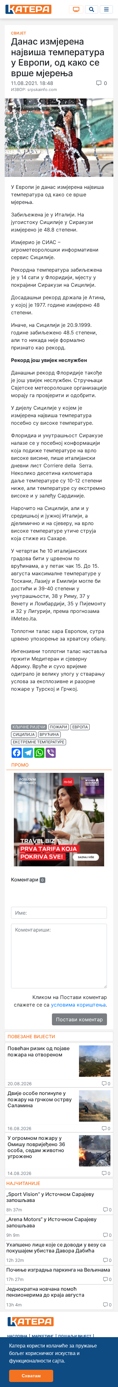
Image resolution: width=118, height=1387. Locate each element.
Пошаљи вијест (74, 1336)
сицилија (24, 734)
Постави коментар (79, 1019)
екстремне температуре (38, 742)
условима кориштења (78, 1005)
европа (80, 727)
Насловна (17, 1336)
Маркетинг (43, 1336)
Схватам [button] (31, 1375)
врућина (49, 734)
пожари (58, 727)
